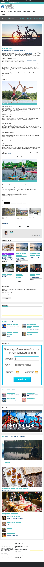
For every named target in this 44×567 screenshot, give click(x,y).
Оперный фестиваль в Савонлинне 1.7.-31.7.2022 (21, 259)
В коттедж (13, 436)
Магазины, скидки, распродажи (6, 254)
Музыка (23, 253)
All (3, 436)
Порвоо (13, 488)
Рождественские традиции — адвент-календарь (16, 524)
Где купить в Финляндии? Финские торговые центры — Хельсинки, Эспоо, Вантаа (7, 258)
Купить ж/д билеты (22, 365)
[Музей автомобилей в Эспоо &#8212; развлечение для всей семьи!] (22, 212)
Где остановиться (27, 11)
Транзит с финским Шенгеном (32, 400)
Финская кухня (19, 488)
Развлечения (5, 48)
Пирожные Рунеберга (6, 490)
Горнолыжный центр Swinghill (33, 216)
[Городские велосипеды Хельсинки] (8, 212)
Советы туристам (20, 275)
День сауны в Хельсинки (34, 277)
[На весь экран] (40, 431)
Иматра (4, 274)
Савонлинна (19, 256)
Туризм (34, 11)
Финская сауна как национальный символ (15, 518)
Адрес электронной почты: (7, 292)
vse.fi (39, 235)
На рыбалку (7, 436)
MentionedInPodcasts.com (5, 550)
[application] (22, 421)
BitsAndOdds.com (4, 553)
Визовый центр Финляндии (12, 400)
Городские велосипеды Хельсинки (8, 216)
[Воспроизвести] (3, 431)
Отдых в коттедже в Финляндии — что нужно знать (16, 529)
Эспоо (10, 48)
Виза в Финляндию (17, 11)
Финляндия (3, 11)
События (24, 256)
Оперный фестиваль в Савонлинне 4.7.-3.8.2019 (34, 257)
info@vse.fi (10, 0)
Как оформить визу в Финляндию (13, 394)
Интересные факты (21, 436)
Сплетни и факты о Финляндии (12, 535)
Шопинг (3, 14)
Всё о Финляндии (18, 551)
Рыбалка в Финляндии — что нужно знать (21, 547)
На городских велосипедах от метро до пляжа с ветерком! (13, 50)
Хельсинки (18, 277)
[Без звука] (38, 431)
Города (14, 389)
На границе (15, 324)
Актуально (18, 253)
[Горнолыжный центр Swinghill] (35, 212)
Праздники (18, 522)
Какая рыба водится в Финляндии (21, 549)
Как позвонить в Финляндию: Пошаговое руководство (17, 2)
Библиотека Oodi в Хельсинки (21, 279)
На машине (10, 11)
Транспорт (11, 321)
